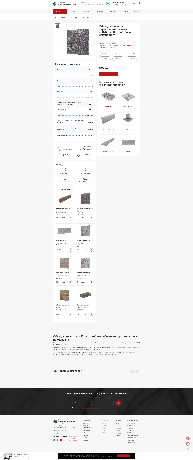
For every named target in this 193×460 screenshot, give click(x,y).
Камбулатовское (131, 437)
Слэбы (128, 151)
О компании (124, 11)
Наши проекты (86, 435)
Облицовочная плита (83, 240)
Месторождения (85, 11)
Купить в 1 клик (128, 74)
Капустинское (130, 440)
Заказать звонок (73, 436)
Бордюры (118, 428)
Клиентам (112, 11)
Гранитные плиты (128, 106)
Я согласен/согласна (123, 455)
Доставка (104, 423)
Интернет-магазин (87, 427)
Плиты (117, 423)
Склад (74, 11)
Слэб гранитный (61, 240)
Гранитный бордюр (108, 129)
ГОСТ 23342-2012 (73, 440)
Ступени (118, 430)
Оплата (104, 425)
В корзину (108, 74)
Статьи (84, 432)
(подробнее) (95, 455)
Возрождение (131, 442)
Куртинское (130, 428)
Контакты (137, 11)
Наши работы (100, 11)
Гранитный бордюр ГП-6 (63, 208)
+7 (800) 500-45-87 (119, 2)
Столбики (118, 435)
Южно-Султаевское (132, 435)
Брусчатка (108, 106)
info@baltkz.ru (57, 433)
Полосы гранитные (108, 151)
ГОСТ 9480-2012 (73, 438)
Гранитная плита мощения (85, 208)
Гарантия (104, 428)
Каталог (61, 11)
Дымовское (130, 425)
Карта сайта (86, 440)
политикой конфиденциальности (90, 408)
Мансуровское (131, 423)
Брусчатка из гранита (83, 305)
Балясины (118, 433)
